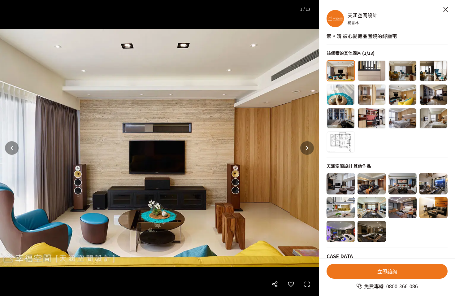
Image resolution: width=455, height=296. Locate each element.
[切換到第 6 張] (372, 94)
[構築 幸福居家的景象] (372, 231)
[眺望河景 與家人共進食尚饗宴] (433, 183)
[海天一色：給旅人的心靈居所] (341, 207)
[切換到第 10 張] (372, 118)
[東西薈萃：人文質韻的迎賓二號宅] (402, 183)
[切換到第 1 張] (341, 70)
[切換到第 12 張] (433, 118)
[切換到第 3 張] (402, 70)
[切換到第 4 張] (433, 70)
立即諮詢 (387, 271)
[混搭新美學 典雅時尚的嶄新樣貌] (372, 183)
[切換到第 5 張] (341, 94)
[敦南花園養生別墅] (341, 183)
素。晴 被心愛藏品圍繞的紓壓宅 (362, 36)
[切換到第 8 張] (433, 94)
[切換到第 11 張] (402, 118)
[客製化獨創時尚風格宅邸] (341, 231)
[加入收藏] (291, 284)
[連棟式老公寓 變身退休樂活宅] (402, 207)
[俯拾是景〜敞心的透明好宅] (372, 207)
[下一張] (307, 148)
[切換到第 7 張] (402, 94)
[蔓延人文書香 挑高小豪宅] (433, 207)
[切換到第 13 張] (341, 142)
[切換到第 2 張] (372, 70)
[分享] (275, 284)
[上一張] (12, 148)
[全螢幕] (307, 284)
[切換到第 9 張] (341, 118)
